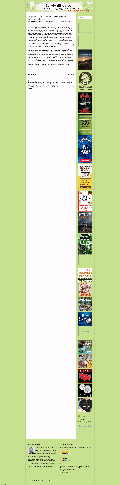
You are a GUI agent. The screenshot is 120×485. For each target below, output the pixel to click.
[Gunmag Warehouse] (85, 102)
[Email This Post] (62, 21)
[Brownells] (85, 177)
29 (79, 428)
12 (87, 424)
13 (88, 424)
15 (79, 425)
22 (79, 426)
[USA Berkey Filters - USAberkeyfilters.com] (85, 304)
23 (81, 426)
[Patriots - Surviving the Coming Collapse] (85, 222)
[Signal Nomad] (85, 59)
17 (83, 425)
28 (90, 426)
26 (87, 426)
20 (88, 425)
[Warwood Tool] (85, 361)
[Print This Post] (61, 21)
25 (84, 426)
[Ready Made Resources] (85, 244)
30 (81, 428)
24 (83, 426)
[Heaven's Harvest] (85, 201)
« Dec (79, 431)
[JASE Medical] (85, 347)
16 (81, 425)
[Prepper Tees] (85, 405)
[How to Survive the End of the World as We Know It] (85, 124)
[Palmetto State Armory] (85, 149)
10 (83, 424)
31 (83, 428)
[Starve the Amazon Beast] (85, 290)
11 (84, 424)
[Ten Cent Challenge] (85, 390)
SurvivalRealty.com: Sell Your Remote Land (38, 81)
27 (88, 426)
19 (87, 425)
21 (90, 425)
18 (84, 425)
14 (90, 424)
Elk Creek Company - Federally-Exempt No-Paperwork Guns (42, 85)
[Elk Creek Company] (85, 81)
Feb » (83, 431)
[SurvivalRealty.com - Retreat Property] (85, 275)
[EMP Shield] (85, 319)
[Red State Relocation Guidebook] (85, 376)
